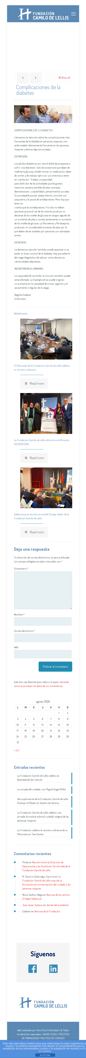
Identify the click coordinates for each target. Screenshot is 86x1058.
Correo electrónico (24, 630)
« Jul (16, 750)
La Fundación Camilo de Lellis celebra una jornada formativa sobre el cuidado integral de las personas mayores (43, 816)
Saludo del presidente (57, 905)
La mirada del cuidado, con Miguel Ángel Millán (41, 789)
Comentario (21, 568)
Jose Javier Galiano (32, 905)
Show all (65, 77)
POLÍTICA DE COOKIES (52, 1038)
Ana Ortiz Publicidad (47, 1030)
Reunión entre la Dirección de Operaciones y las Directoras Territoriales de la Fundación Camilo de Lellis (46, 866)
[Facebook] (32, 967)
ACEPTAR (45, 1055)
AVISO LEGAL (50, 1034)
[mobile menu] (73, 13)
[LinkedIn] (53, 967)
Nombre (19, 614)
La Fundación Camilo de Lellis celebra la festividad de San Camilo (38, 777)
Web (16, 647)
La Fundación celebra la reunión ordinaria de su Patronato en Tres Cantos (42, 832)
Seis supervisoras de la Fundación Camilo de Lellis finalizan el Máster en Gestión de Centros (42, 801)
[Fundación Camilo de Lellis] (43, 13)
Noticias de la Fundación (47, 911)
